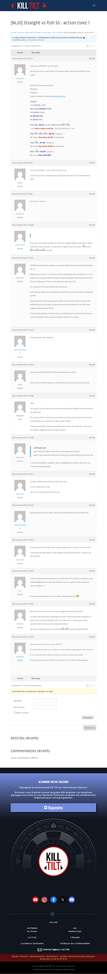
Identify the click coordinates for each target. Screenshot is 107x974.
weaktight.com (60, 96)
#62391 (92, 540)
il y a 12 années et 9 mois (34, 40)
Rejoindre (55, 807)
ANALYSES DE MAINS (33, 32)
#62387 (92, 396)
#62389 (92, 474)
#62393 (92, 604)
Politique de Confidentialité (75, 943)
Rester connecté (22, 713)
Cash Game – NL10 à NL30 (52, 32)
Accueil (13, 32)
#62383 (92, 225)
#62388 (92, 437)
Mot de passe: (19, 707)
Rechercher (90, 727)
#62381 (92, 163)
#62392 (92, 571)
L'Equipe (75, 937)
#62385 (92, 330)
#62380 (92, 58)
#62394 (92, 637)
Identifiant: (18, 701)
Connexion (87, 717)
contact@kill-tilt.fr (55, 949)
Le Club (32, 937)
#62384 (92, 258)
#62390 (92, 505)
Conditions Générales (32, 943)
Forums (21, 32)
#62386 (92, 364)
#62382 (92, 194)
